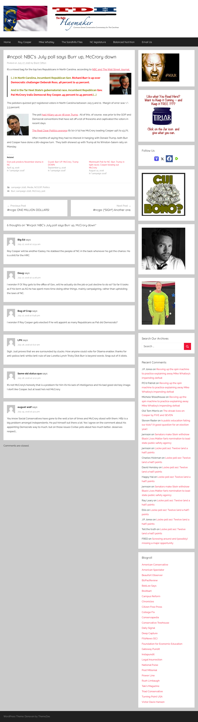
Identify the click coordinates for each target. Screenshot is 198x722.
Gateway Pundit (151, 649)
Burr (13, 191)
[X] (162, 158)
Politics (46, 187)
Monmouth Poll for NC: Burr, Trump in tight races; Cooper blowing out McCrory (106, 165)
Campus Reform (151, 596)
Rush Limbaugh (151, 680)
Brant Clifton (40, 63)
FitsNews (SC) (150, 638)
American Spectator (153, 569)
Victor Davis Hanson (153, 701)
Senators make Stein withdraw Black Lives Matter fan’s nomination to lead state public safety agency (166, 438)
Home (7, 42)
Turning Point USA (152, 696)
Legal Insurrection (152, 659)
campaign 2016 (18, 187)
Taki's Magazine (150, 686)
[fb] (169, 158)
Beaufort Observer (152, 575)
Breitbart (147, 590)
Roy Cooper (24, 42)
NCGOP (38, 187)
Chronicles (148, 601)
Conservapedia (150, 617)
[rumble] (176, 158)
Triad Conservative (152, 691)
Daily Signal (148, 627)
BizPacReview (150, 580)
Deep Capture (150, 633)
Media (30, 187)
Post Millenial (149, 670)
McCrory (36, 191)
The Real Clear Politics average (49, 130)
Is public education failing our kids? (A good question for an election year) (166, 425)
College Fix (148, 612)
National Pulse (150, 664)
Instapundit (148, 654)
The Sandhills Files (72, 42)
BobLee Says (149, 585)
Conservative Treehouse (155, 622)
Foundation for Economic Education (162, 643)
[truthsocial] (156, 158)
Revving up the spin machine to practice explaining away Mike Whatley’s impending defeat (166, 373)
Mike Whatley (46, 42)
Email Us (147, 42)
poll (43, 191)
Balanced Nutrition (124, 42)
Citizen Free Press (152, 606)
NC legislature (98, 42)
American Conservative (155, 564)
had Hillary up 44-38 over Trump (60, 114)
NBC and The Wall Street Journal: (111, 69)
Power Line (148, 675)
